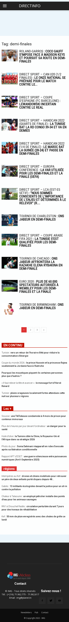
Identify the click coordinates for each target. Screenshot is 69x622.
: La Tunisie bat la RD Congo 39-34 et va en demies (42, 125)
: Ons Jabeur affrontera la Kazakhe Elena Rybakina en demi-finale (40, 263)
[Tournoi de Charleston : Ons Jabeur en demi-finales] (10, 220)
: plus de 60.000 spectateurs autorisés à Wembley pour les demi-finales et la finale (38, 287)
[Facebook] (42, 600)
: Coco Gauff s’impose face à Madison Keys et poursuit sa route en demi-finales (42, 56)
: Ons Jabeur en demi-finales (41, 217)
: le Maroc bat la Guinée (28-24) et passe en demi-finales (42, 149)
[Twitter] (51, 600)
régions (9, 469)
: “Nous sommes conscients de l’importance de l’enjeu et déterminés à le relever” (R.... (42, 196)
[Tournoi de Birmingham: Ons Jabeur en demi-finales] (10, 309)
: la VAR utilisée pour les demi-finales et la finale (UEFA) (41, 172)
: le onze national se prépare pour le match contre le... (42, 79)
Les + (7, 409)
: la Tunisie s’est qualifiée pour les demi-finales (41, 240)
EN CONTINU (13, 345)
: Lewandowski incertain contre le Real (39, 102)
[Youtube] (59, 600)
